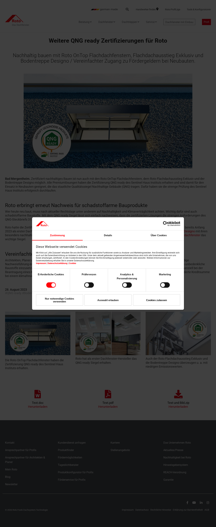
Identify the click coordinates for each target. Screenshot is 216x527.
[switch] (89, 285)
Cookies (72, 263)
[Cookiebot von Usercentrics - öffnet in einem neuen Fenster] (165, 223)
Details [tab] (108, 235)
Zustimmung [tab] (57, 235)
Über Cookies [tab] (159, 235)
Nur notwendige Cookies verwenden (59, 300)
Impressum (41, 263)
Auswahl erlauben (108, 300)
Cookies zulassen (156, 300)
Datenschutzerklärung (57, 263)
